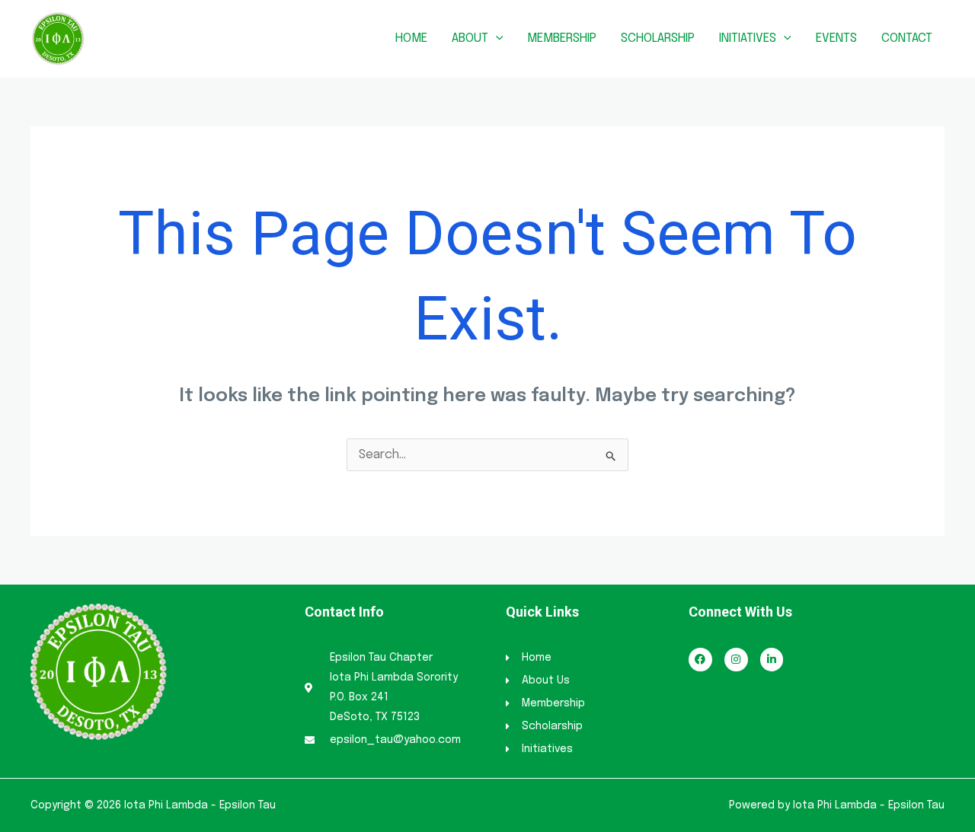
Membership (561, 38)
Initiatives (747, 38)
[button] (495, 38)
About (470, 38)
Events (836, 38)
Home (411, 38)
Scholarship (658, 38)
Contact (906, 38)
